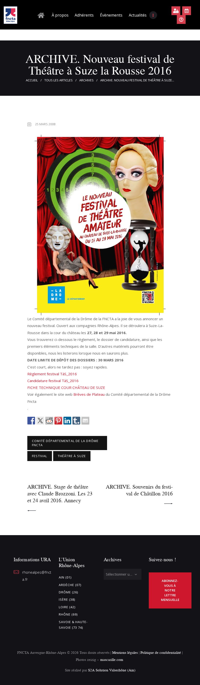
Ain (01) (65, 577)
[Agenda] (186, 10)
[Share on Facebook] (31, 421)
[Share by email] (85, 421)
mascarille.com (111, 659)
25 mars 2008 (45, 124)
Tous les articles (58, 80)
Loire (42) (67, 607)
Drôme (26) (68, 592)
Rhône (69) (68, 614)
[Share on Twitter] (40, 421)
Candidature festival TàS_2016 (53, 380)
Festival (39, 456)
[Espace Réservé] (175, 10)
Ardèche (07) (70, 585)
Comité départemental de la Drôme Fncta (65, 443)
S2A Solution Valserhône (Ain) (111, 670)
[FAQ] (181, 19)
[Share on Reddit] (49, 421)
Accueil (32, 80)
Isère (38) (67, 599)
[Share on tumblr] (76, 421)
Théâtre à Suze (72, 456)
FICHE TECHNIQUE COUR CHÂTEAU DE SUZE (66, 387)
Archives (86, 80)
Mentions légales (125, 652)
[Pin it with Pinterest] (58, 421)
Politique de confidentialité (161, 652)
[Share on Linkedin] (67, 421)
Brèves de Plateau (89, 394)
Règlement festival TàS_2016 (52, 373)
